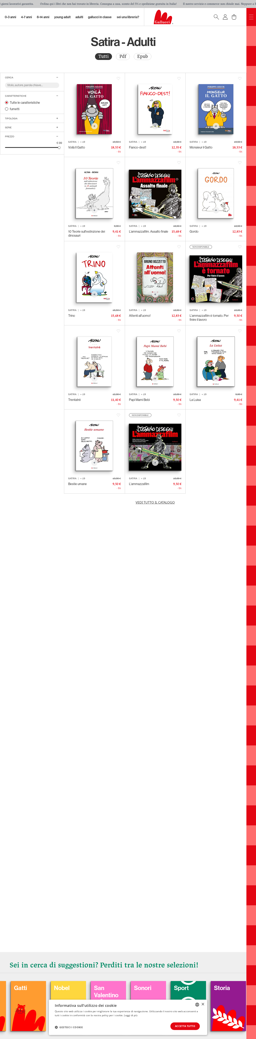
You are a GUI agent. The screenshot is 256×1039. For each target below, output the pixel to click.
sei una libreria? (128, 17)
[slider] (59, 147)
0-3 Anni (10, 17)
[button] (69, 1027)
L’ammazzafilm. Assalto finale (148, 231)
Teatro (228, 988)
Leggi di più (130, 1015)
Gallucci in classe (100, 17)
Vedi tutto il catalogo (155, 502)
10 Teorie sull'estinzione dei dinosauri (86, 233)
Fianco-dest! (137, 147)
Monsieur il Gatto (201, 147)
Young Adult (62, 17)
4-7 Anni (26, 17)
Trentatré (74, 400)
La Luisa (195, 400)
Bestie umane (77, 484)
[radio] (103, 56)
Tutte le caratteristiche (25, 103)
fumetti (14, 109)
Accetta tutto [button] (185, 1026)
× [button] (202, 1004)
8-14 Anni (43, 17)
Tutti (103, 56)
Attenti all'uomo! (140, 316)
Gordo (194, 231)
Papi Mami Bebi (139, 400)
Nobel (28, 988)
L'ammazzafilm (139, 484)
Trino (71, 316)
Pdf (122, 56)
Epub (142, 56)
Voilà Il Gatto (76, 147)
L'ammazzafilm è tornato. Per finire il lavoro (209, 318)
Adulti (79, 17)
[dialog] (128, 1017)
